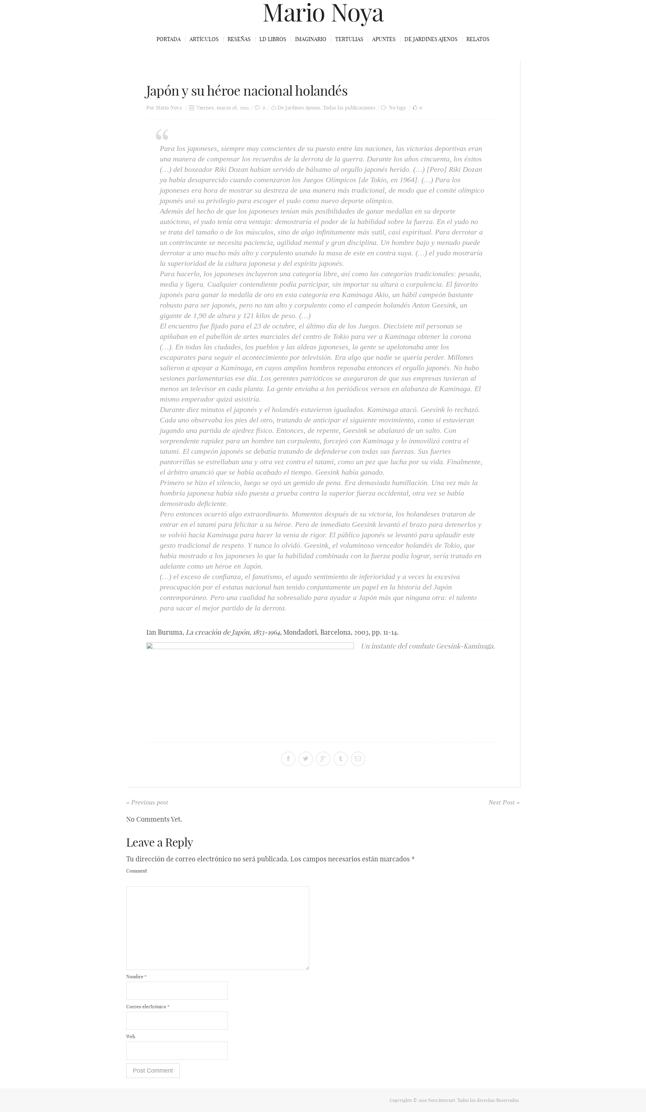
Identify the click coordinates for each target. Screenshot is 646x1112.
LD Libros (272, 39)
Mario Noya (169, 107)
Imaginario (310, 39)
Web (130, 1037)
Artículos (204, 39)
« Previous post (147, 802)
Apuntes (384, 39)
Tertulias (349, 39)
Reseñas (239, 39)
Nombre (136, 977)
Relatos (478, 39)
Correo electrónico (148, 1007)
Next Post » (504, 802)
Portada (168, 39)
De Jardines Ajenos (431, 39)
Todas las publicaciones (349, 107)
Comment (136, 871)
